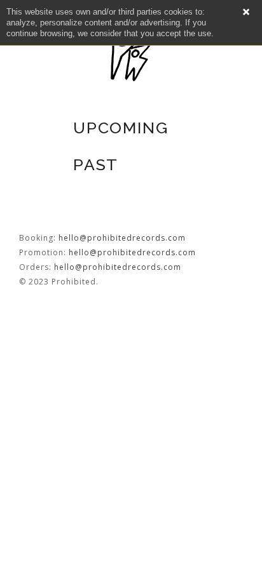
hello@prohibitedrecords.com (122, 237)
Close (246, 12)
